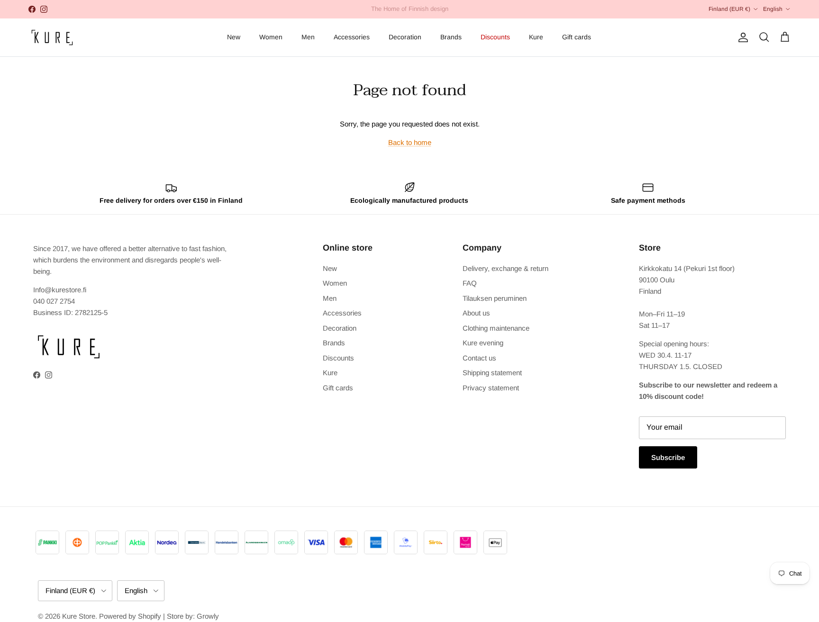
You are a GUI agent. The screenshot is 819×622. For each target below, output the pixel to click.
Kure (536, 37)
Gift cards (576, 37)
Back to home (409, 142)
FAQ (470, 283)
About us (476, 313)
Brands (451, 37)
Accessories (352, 37)
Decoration (405, 37)
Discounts (495, 37)
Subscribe (668, 457)
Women (270, 37)
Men (308, 37)
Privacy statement (491, 388)
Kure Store (78, 616)
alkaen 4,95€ (373, 12)
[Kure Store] (52, 37)
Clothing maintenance (496, 328)
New (233, 37)
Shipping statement (492, 373)
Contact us (479, 358)
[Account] (741, 37)
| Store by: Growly (191, 616)
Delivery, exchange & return (505, 268)
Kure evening (483, 343)
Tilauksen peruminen (495, 298)
